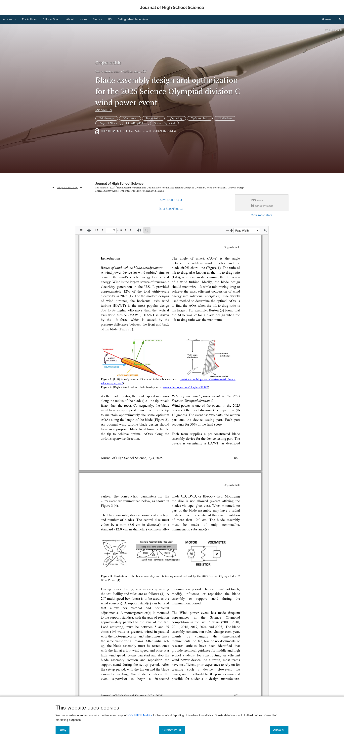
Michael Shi (103, 110)
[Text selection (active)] (146, 230)
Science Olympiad (164, 123)
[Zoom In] (231, 230)
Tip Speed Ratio (199, 118)
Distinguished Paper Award (134, 19)
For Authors (29, 19)
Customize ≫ (173, 729)
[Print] (89, 230)
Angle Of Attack (108, 123)
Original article (108, 62)
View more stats (261, 215)
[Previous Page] (102, 230)
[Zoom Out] (227, 230)
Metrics (97, 19)
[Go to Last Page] (131, 230)
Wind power (130, 118)
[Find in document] (265, 230)
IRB (110, 19)
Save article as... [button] (171, 199)
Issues (83, 19)
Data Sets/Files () (171, 209)
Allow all (280, 729)
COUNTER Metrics (140, 715)
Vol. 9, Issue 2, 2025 (107, 71)
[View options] (81, 230)
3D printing (176, 118)
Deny (64, 729)
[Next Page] (125, 230)
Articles (7, 19)
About (70, 19)
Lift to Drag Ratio (135, 123)
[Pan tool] (139, 230)
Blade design (153, 118)
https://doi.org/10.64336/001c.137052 (151, 131)
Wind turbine (225, 118)
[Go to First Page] (96, 230)
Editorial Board (51, 19)
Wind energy (107, 118)
